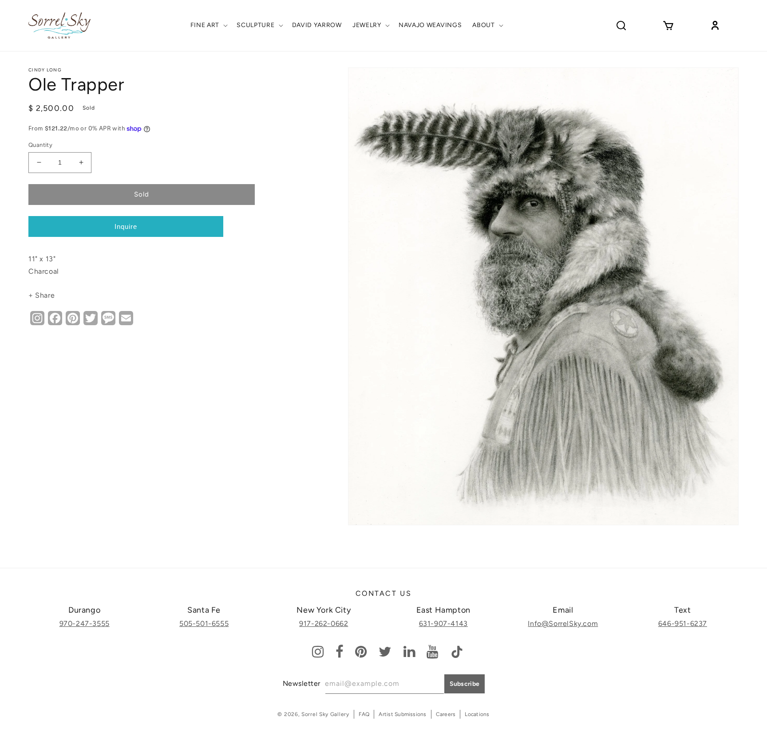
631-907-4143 (443, 623)
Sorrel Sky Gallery (325, 714)
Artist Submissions (402, 714)
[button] (208, 25)
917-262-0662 (323, 623)
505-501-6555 (204, 623)
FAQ (364, 714)
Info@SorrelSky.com (563, 623)
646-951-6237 (682, 623)
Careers (446, 714)
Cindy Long (45, 70)
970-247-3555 (84, 623)
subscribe (465, 684)
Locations (477, 714)
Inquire (126, 226)
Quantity (40, 145)
